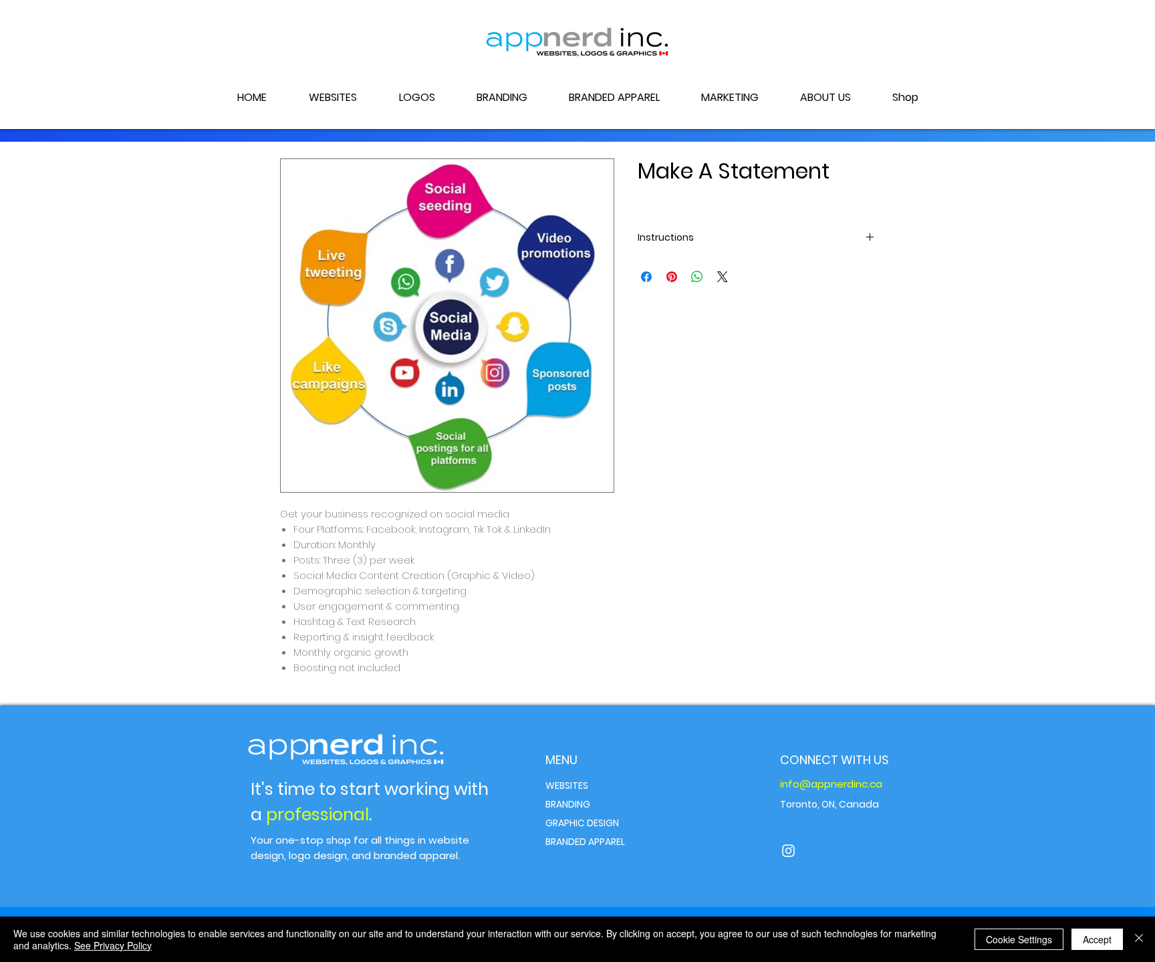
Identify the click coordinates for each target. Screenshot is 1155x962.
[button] (729, 98)
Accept (1097, 939)
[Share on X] (723, 277)
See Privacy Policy (113, 945)
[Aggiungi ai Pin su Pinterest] (672, 277)
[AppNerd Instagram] (788, 850)
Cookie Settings (1019, 939)
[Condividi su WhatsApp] (697, 277)
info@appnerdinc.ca (831, 784)
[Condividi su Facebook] (646, 277)
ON (828, 804)
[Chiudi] (1139, 939)
